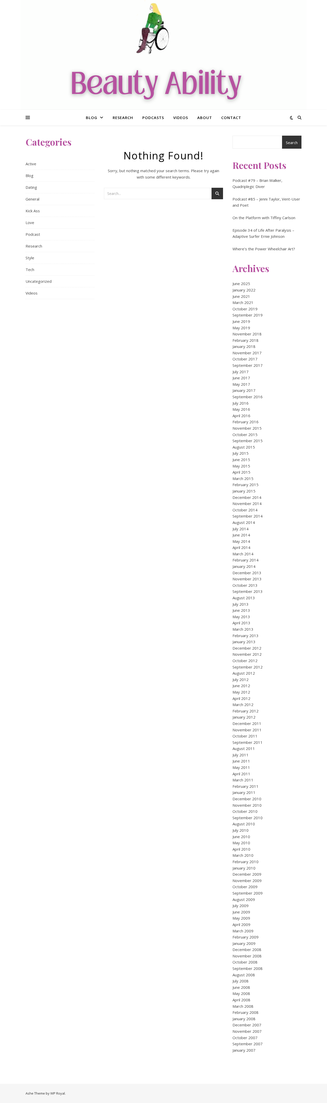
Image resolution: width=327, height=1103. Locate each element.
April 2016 (241, 415)
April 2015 (241, 472)
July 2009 (240, 905)
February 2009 (245, 937)
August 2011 (243, 748)
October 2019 (245, 308)
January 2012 (243, 717)
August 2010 (243, 823)
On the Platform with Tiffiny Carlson (263, 217)
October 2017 (245, 358)
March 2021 (242, 302)
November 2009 (247, 880)
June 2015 (241, 459)
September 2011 (247, 742)
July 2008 (240, 980)
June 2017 (241, 377)
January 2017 (243, 390)
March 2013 (242, 629)
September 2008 (247, 968)
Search (292, 142)
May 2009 (241, 918)
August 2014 (243, 522)
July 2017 (240, 371)
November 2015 (247, 428)
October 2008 (245, 962)
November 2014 (247, 503)
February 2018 (245, 340)
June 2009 (241, 911)
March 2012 (242, 704)
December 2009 (246, 874)
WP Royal (57, 1093)
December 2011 (246, 723)
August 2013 (243, 597)
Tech (30, 269)
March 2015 (242, 478)
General (32, 199)
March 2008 (242, 1006)
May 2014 (241, 541)
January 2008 (243, 1018)
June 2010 (241, 836)
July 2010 (240, 830)
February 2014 (245, 559)
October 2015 (245, 434)
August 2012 (243, 673)
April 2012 (241, 698)
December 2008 (246, 949)
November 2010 (247, 805)
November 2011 (247, 729)
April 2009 (241, 924)
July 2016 (240, 403)
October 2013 (245, 585)
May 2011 (241, 767)
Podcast (33, 234)
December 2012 (246, 648)
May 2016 (241, 409)
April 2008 (241, 999)
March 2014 (242, 553)
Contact (231, 117)
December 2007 (246, 1024)
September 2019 (247, 315)
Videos (180, 117)
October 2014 (245, 509)
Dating (31, 187)
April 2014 (241, 547)
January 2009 (243, 943)
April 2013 (241, 622)
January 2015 (243, 491)
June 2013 (241, 610)
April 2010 (241, 849)
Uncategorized (39, 281)
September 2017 (247, 365)
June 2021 (241, 296)
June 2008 (241, 987)
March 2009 (242, 930)
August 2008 (243, 974)
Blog (91, 117)
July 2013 (240, 604)
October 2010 (245, 811)
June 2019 (241, 321)
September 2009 (247, 893)
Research (123, 117)
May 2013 (241, 616)
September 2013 (247, 591)
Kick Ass (33, 210)
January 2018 (243, 346)
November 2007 (247, 1031)
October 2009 (245, 886)
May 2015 (241, 465)
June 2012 (241, 685)
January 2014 (243, 566)
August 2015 (243, 447)
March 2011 (242, 779)
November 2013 (247, 578)
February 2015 (245, 484)
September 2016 (247, 396)
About (204, 117)
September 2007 (247, 1043)
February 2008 (245, 1012)
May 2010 (241, 842)
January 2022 (243, 289)
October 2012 (245, 660)
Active (31, 163)
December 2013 (246, 572)
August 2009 (243, 899)
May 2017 (241, 384)
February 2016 (245, 421)
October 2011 (245, 735)
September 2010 (247, 817)
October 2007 (245, 1037)
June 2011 (241, 761)
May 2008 (241, 993)
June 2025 (241, 283)
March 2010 (242, 855)
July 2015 (240, 453)
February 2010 (245, 861)
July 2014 (240, 528)
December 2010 (246, 798)
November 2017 (247, 352)
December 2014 (246, 497)
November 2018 (247, 333)
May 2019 (241, 327)
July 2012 (240, 679)
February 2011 (245, 786)
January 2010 (243, 868)
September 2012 (247, 667)
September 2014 (247, 516)
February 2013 (245, 635)
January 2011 (243, 792)
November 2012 (247, 654)
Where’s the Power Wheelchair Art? (263, 248)
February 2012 (245, 710)
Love (30, 222)
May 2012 (241, 692)
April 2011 (241, 773)
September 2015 (247, 440)
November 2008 (247, 955)
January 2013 (243, 641)
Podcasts (153, 117)
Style (30, 257)
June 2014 (241, 534)
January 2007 (243, 1050)
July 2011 (240, 754)
